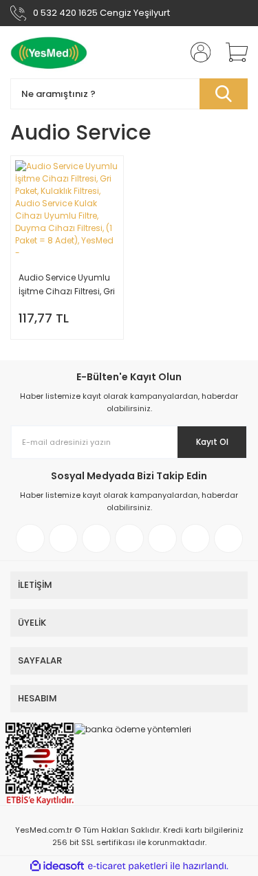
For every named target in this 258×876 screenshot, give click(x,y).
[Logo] (48, 52)
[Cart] (232, 52)
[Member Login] (196, 52)
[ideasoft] (57, 866)
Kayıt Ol (212, 442)
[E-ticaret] (127, 866)
